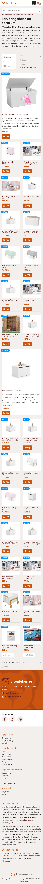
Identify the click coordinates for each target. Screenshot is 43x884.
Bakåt (24, 60)
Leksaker (5, 751)
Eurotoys (5, 776)
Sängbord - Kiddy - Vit (31, 508)
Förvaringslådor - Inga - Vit (10, 301)
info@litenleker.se (13, 693)
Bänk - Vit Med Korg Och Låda (9, 646)
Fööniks (4, 778)
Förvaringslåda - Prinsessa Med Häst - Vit (17, 114)
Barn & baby (6, 757)
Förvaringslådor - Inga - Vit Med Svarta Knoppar (10, 232)
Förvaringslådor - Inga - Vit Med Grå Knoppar (32, 439)
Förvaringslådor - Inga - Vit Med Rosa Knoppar (32, 335)
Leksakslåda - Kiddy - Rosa (9, 508)
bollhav (5, 839)
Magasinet (5, 791)
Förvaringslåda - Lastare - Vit (29, 301)
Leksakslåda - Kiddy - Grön (9, 266)
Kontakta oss (6, 738)
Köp (7, 136)
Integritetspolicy (7, 741)
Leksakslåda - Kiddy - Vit (31, 474)
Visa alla (23, 64)
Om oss (4, 794)
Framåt (22, 56)
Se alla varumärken (8, 783)
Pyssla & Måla (7, 759)
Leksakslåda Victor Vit (10, 611)
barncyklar (9, 823)
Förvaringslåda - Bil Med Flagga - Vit (30, 163)
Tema (4, 762)
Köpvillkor (5, 743)
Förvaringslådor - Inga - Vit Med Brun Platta (32, 232)
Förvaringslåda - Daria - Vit (32, 197)
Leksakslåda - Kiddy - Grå (31, 266)
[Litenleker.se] (5, 3)
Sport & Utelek (7, 765)
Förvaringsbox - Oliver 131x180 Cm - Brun (10, 335)
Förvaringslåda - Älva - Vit (10, 197)
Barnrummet (6, 754)
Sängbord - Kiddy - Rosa (8, 163)
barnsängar (28, 820)
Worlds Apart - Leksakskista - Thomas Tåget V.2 (32, 646)
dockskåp (16, 837)
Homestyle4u (6, 773)
